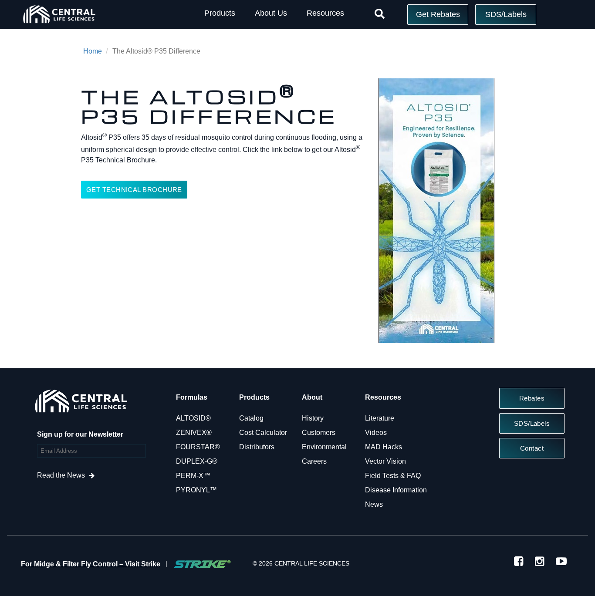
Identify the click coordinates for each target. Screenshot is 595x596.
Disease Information (396, 490)
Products (219, 13)
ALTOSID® (193, 418)
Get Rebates (438, 14)
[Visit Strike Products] (202, 564)
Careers (314, 461)
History (313, 418)
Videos (376, 432)
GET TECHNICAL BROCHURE (134, 189)
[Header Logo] (59, 25)
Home (92, 51)
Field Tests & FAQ (393, 475)
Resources (325, 13)
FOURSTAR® (198, 447)
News (374, 504)
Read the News (61, 475)
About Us (271, 13)
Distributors (256, 447)
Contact (532, 448)
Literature (379, 418)
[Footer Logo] (80, 403)
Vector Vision (385, 461)
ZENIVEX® (194, 432)
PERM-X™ (193, 475)
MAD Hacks (383, 447)
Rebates (531, 398)
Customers (318, 432)
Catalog (251, 418)
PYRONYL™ (196, 490)
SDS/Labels (506, 14)
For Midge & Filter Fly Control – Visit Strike (90, 564)
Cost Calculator (263, 432)
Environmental (324, 447)
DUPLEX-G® (196, 461)
